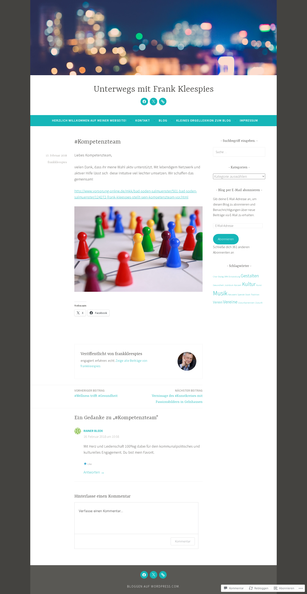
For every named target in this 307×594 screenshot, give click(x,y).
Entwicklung (234, 276)
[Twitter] (153, 101)
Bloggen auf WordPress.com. (153, 586)
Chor (215, 276)
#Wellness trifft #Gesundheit (96, 393)
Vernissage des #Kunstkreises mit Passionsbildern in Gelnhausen (177, 396)
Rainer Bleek (93, 431)
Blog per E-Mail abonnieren (239, 190)
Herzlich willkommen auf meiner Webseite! (89, 120)
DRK (226, 276)
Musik (220, 293)
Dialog (221, 276)
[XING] (163, 101)
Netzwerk (232, 294)
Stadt (247, 294)
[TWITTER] (153, 575)
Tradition (255, 294)
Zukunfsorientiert (246, 302)
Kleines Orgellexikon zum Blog (203, 120)
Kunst (259, 285)
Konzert (237, 285)
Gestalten (250, 276)
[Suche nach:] (239, 152)
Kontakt (142, 120)
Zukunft (259, 302)
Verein (217, 302)
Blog (163, 120)
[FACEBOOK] (144, 575)
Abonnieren (226, 239)
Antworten (92, 472)
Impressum (249, 120)
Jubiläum (229, 285)
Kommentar (182, 541)
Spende (241, 294)
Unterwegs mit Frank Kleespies (154, 89)
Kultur (249, 283)
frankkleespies (57, 162)
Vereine (230, 302)
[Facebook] (144, 101)
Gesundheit (218, 285)
